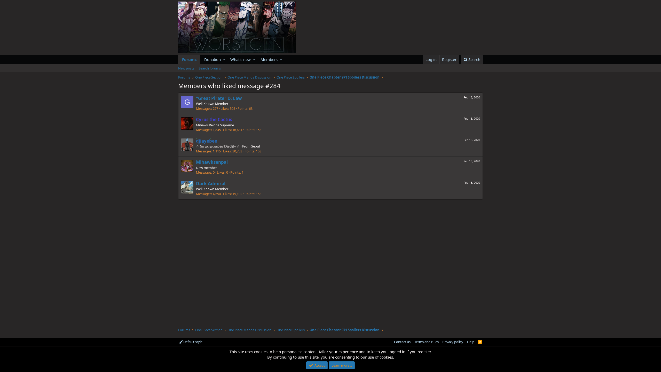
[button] (224, 59)
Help (470, 341)
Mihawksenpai (212, 162)
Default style (192, 341)
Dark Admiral (210, 184)
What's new (240, 59)
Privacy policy (452, 341)
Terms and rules (426, 341)
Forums (189, 59)
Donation (212, 59)
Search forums (210, 68)
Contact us (402, 341)
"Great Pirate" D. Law (219, 98)
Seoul (255, 146)
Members (269, 59)
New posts (186, 68)
